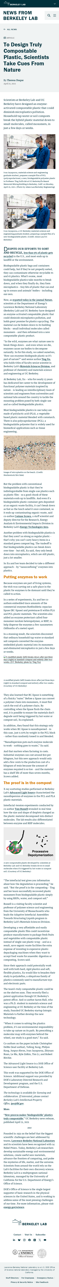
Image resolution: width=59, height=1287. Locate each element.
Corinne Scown (23, 516)
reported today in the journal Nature (32, 299)
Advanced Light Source (22, 792)
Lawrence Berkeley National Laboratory (33, 1140)
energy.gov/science (14, 1207)
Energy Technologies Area (34, 527)
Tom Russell (21, 808)
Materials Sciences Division (35, 366)
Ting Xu (46, 359)
